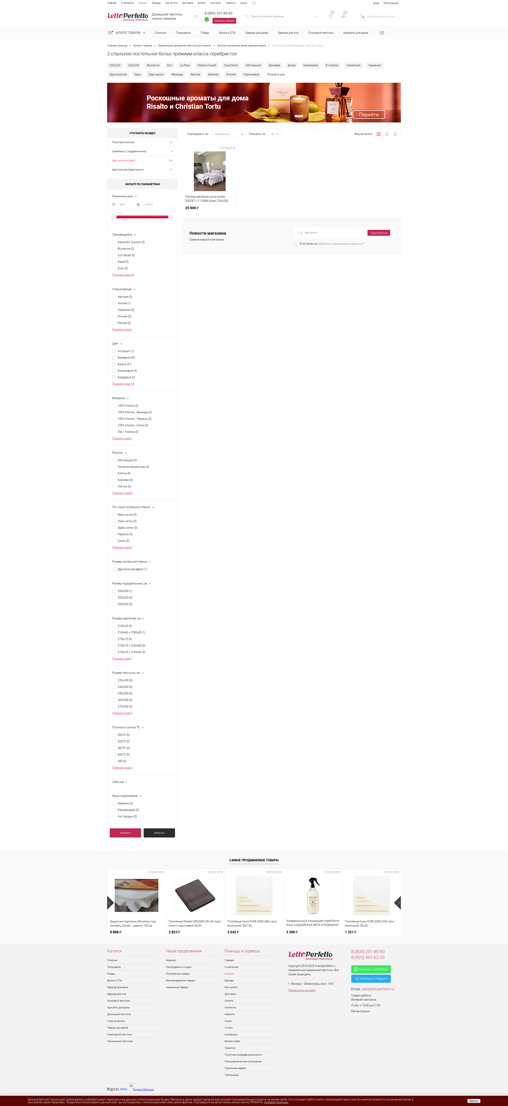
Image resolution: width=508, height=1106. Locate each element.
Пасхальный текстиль (120, 1041)
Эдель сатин (128, 527)
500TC (124, 748)
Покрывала (114, 966)
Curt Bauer (126, 255)
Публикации (232, 1074)
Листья (124, 486)
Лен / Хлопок (128, 431)
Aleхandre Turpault (131, 242)
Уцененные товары (177, 987)
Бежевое (274, 65)
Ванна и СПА (114, 980)
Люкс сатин (127, 521)
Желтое (195, 74)
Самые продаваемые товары (254, 860)
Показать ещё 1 (122, 438)
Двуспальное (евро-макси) (128, 169)
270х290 (125, 706)
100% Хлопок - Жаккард (135, 412)
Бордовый (126, 377)
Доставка (187, 3)
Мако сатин (127, 514)
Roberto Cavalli (207, 65)
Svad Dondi (231, 65)
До (138, 204)
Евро (138, 74)
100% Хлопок (128, 405)
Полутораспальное (123, 142)
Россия (124, 322)
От (113, 204)
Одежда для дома (117, 987)
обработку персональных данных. (340, 243)
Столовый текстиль (118, 1000)
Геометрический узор (133, 466)
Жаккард (177, 74)
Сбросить (159, 832)
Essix (123, 268)
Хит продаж (127, 816)
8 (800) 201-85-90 (218, 13)
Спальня (112, 960)
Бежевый (126, 357)
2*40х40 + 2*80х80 (131, 632)
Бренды (156, 3)
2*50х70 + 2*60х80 (131, 645)
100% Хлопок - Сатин (133, 425)
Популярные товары (178, 973)
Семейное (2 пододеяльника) (129, 151)
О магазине (127, 3)
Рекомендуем (128, 809)
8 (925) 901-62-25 (368, 957)
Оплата (202, 3)
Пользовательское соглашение (243, 1061)
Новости (231, 3)
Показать (125, 832)
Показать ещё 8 (122, 493)
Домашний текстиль (119, 1014)
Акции (243, 3)
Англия (124, 303)
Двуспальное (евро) (123, 160)
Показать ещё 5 (122, 547)
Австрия (125, 296)
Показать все (276, 74)
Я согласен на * (332, 243)
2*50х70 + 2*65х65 (131, 652)
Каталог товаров (128, 32)
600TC (124, 754)
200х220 (115, 65)
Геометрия (353, 65)
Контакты (215, 3)
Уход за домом (116, 1020)
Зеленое (213, 74)
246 (170, 160)
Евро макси (156, 74)
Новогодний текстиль (119, 1034)
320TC (124, 741)
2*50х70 (125, 639)
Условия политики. (276, 1102)
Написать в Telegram (373, 978)
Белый (125, 364)
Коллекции (231, 1034)
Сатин (124, 540)
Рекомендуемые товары (180, 980)
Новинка (125, 803)
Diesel (123, 261)
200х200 (125, 591)
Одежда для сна (116, 993)
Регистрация (391, 3)
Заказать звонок (224, 20)
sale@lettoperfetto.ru (378, 989)
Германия (374, 65)
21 (171, 169)
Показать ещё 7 (122, 658)
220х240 (133, 65)
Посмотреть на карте (302, 990)
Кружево (125, 479)
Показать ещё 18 (123, 383)
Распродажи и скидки (178, 966)
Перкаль (125, 534)
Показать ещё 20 (123, 274)
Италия (231, 74)
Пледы (111, 973)
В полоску (332, 65)
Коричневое (251, 74)
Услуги (229, 1027)
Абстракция (253, 65)
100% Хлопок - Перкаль (135, 418)
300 (122, 761)
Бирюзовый (127, 370)
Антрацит (126, 351)
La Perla (185, 65)
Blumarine (153, 65)
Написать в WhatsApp (373, 969)
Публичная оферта (235, 1068)
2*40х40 (125, 626)
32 (171, 142)
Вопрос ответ (232, 1041)
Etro (169, 65)
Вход (376, 3)
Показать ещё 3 (122, 713)
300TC (124, 734)
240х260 (125, 686)
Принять (474, 1100)
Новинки (171, 960)
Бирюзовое (310, 65)
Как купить (171, 3)
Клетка (124, 473)
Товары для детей (117, 1027)
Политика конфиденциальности (243, 1054)
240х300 (125, 693)
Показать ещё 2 (122, 329)
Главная (111, 3)
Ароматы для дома (118, 1007)
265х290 (125, 700)
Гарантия (230, 1047)
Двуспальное (118, 74)
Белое (292, 65)
